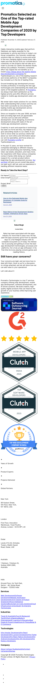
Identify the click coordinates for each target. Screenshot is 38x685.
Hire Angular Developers (10, 633)
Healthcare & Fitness (22, 622)
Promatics (32, 90)
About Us (4, 649)
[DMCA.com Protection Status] (7, 297)
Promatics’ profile (14, 140)
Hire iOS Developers (24, 639)
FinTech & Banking (11, 618)
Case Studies (13, 649)
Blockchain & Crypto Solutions (19, 604)
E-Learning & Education (21, 620)
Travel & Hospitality (8, 616)
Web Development (8, 596)
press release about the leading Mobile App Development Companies (18, 73)
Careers (6, 651)
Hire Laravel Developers (19, 635)
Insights (21, 649)
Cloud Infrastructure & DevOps (18, 605)
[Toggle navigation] (3, 8)
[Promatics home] (11, 5)
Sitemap (12, 651)
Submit (4, 186)
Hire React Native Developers (21, 637)
